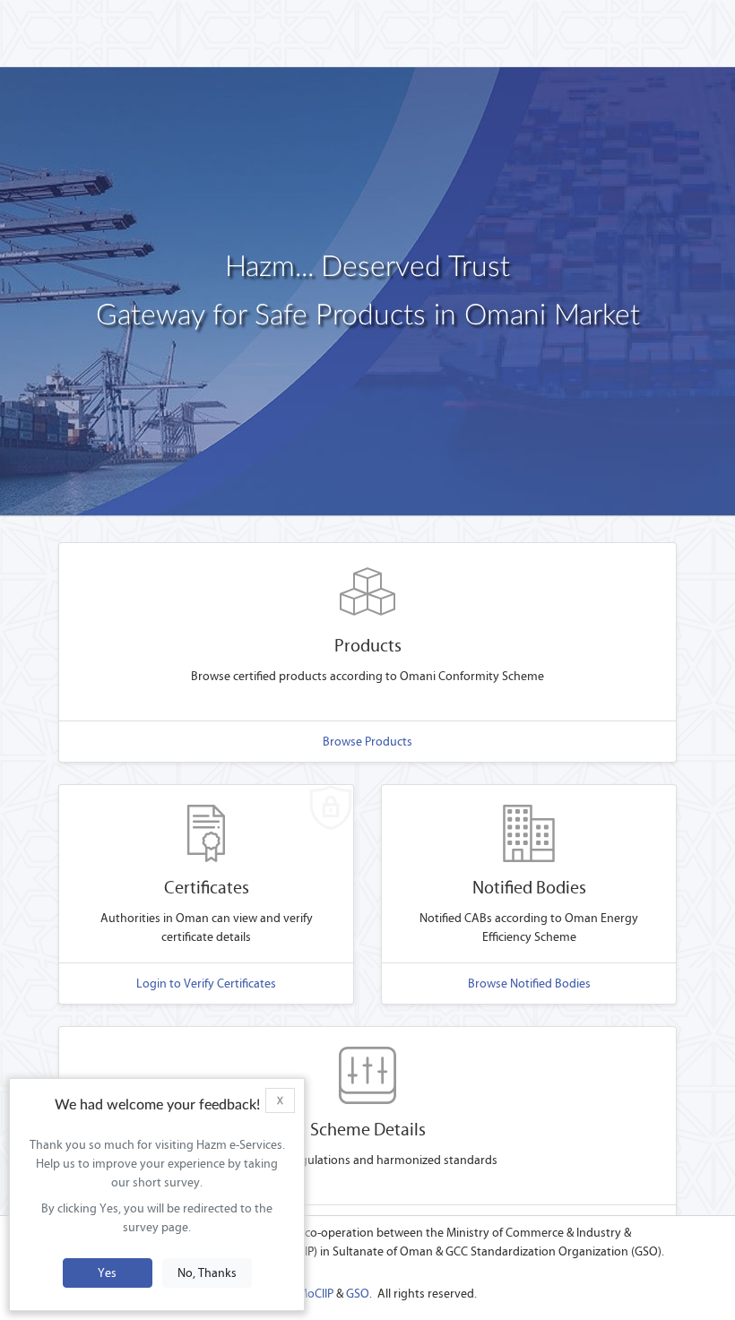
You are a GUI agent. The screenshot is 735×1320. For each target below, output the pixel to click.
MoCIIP (315, 1293)
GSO (357, 1293)
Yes (107, 1273)
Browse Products (367, 741)
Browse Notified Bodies (529, 983)
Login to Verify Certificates (206, 983)
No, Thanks (207, 1273)
